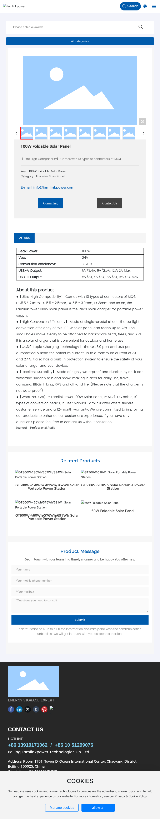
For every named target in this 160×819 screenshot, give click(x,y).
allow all (98, 807)
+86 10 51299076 (74, 745)
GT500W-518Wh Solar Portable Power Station (113, 487)
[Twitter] (28, 709)
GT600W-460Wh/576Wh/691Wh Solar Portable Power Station (47, 517)
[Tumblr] (36, 709)
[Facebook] (11, 709)
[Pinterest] (44, 709)
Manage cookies (62, 807)
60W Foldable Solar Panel (112, 511)
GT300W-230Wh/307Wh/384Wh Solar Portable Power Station (47, 487)
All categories (80, 41)
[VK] (53, 709)
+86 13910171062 (28, 745)
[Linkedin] (19, 709)
